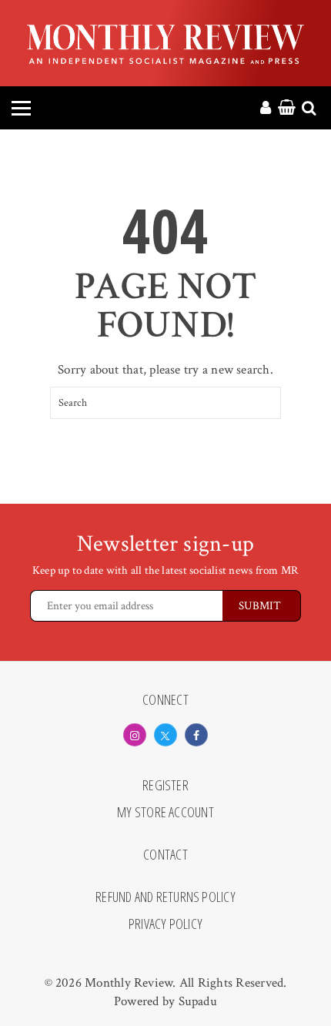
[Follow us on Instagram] (134, 734)
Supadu (198, 1001)
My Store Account (165, 812)
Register (165, 785)
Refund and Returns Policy (165, 897)
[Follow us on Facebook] (196, 734)
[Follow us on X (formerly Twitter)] (165, 734)
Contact (165, 855)
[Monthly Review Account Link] (265, 108)
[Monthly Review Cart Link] (287, 108)
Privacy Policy (165, 924)
